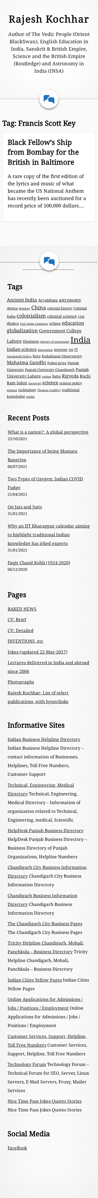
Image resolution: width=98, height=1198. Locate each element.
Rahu (56, 376)
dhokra (13, 323)
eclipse (55, 323)
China (38, 307)
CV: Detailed (20, 630)
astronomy (70, 300)
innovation (45, 350)
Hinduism (31, 341)
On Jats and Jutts (25, 507)
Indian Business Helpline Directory (44, 739)
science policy (70, 383)
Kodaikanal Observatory (62, 356)
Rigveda (70, 376)
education (73, 323)
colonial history (59, 308)
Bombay (24, 308)
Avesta (12, 308)
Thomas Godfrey (49, 390)
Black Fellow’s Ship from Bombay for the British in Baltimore (43, 152)
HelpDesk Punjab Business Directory (46, 831)
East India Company (34, 324)
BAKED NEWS (22, 609)
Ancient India (22, 300)
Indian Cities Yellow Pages (35, 980)
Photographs (21, 682)
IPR (71, 350)
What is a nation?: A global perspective (48, 432)
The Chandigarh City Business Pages (45, 924)
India (81, 339)
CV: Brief (17, 620)
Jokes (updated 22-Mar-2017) (38, 652)
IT (76, 349)
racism (46, 376)
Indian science (22, 349)
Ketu (37, 356)
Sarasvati (34, 383)
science (50, 382)
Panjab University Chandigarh (50, 369)
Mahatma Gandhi (26, 362)
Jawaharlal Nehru (19, 356)
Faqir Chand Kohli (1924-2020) (39, 563)
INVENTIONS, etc (25, 641)
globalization (22, 330)
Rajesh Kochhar (49, 19)
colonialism (31, 315)
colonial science (62, 316)
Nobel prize (56, 362)
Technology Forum (27, 1064)
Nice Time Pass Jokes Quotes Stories (45, 1101)
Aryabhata (48, 300)
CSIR (81, 316)
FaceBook (17, 1148)
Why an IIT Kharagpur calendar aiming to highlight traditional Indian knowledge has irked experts (49, 534)
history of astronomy (54, 342)
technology (27, 389)
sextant (12, 390)
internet (61, 349)
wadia (30, 397)
